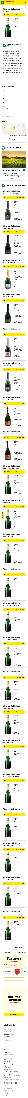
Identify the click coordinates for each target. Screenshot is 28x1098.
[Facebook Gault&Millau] (4, 1083)
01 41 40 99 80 (12, 1059)
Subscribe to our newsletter (11, 1085)
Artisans (6, 1049)
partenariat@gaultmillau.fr (11, 1071)
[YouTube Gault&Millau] (16, 1083)
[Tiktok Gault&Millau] (13, 1083)
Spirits (5, 1043)
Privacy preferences (9, 1090)
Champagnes (7, 1040)
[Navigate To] (14, 131)
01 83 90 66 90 (8, 1077)
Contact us (7, 1061)
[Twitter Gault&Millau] (9, 1083)
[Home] (9, 1)
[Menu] (25, 2)
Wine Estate (7, 1045)
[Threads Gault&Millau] (18, 1083)
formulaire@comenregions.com (12, 1079)
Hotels (5, 1047)
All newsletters (8, 1088)
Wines (5, 1038)
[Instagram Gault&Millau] (7, 1083)
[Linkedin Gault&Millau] (11, 1083)
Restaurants (7, 1036)
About (5, 1027)
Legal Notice (7, 1029)
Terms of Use (7, 1031)
